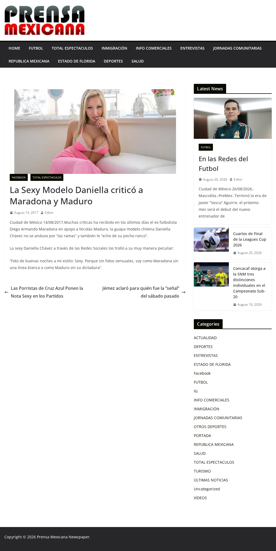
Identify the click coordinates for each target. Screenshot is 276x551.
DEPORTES (113, 61)
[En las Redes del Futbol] (233, 118)
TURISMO (202, 471)
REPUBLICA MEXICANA (29, 61)
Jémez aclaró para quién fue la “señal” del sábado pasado (140, 292)
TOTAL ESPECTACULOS (72, 48)
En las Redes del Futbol (223, 163)
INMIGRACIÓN (114, 48)
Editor (49, 212)
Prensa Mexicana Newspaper (63, 536)
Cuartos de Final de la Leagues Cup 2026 (249, 239)
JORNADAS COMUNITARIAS (237, 48)
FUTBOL (36, 48)
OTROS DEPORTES (210, 426)
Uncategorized (207, 488)
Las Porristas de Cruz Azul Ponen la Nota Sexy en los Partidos (47, 292)
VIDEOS (200, 497)
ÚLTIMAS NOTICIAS (211, 480)
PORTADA (202, 435)
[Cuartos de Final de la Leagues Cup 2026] (211, 243)
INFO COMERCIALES (154, 48)
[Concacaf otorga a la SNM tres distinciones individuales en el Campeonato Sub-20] (211, 286)
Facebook (19, 177)
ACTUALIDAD (205, 337)
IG (196, 391)
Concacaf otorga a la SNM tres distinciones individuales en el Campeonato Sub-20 (249, 282)
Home (14, 48)
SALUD (138, 61)
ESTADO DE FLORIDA (76, 61)
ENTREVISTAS (192, 48)
